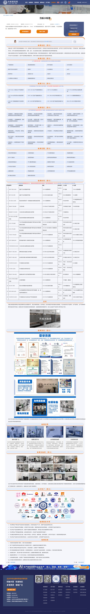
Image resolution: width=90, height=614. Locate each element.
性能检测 (45, 597)
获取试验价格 (83, 592)
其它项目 (53, 586)
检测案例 (60, 592)
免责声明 (63, 611)
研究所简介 (68, 592)
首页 (26, 2)
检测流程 (68, 597)
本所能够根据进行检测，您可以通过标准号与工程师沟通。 (47, 183)
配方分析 (53, 589)
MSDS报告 (53, 592)
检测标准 (53, 595)
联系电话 (75, 589)
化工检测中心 (57, 24)
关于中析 (68, 586)
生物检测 (45, 603)
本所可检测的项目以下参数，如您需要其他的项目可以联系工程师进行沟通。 (46, 110)
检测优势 (68, 595)
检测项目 (31, 2)
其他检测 (53, 600)
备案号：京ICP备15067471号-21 (55, 611)
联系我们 (75, 586)
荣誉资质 (36, 2)
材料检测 (45, 592)
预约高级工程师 (11, 589)
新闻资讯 (60, 595)
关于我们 (48, 2)
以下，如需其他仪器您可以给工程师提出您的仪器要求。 (47, 61)
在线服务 (82, 586)
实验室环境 (68, 589)
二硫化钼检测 (81, 562)
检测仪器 (60, 589)
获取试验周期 (83, 589)
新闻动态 (42, 2)
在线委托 (53, 2)
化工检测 (11, 15)
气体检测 (45, 595)
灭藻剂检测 (12, 562)
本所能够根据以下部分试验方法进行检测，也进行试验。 (46, 86)
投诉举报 (75, 592)
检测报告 (53, 597)
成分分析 (45, 600)
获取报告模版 (83, 595)
